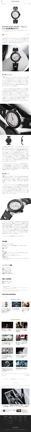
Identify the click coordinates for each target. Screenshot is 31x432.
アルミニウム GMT (20, 166)
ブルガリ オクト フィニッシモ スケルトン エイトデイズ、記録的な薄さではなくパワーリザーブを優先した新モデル (6, 310)
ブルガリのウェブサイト (8, 288)
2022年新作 (7, 294)
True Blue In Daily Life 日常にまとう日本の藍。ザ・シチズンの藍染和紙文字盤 (21, 330)
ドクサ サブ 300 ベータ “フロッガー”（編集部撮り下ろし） (11, 410)
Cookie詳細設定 (11, 423)
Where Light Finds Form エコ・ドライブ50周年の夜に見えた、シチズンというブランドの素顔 (7, 343)
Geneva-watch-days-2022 (12, 294)
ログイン (26, 3)
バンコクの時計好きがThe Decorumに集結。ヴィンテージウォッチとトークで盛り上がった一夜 (25, 411)
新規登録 (29, 3)
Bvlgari (4, 294)
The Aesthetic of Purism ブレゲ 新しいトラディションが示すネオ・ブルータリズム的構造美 (21, 356)
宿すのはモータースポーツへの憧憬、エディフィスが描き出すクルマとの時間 (21, 343)
